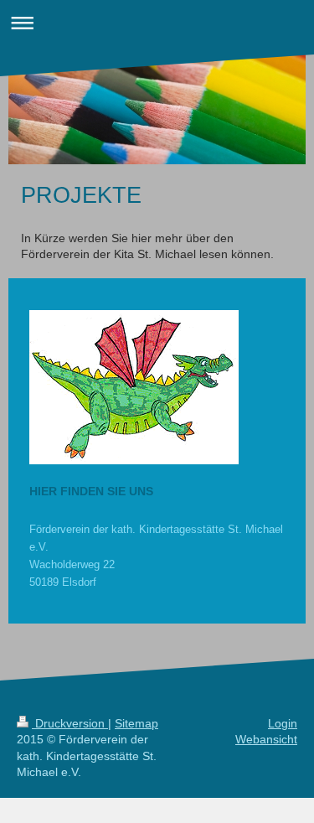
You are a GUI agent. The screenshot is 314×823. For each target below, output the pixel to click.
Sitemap (136, 723)
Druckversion (70, 723)
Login (282, 723)
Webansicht (266, 739)
